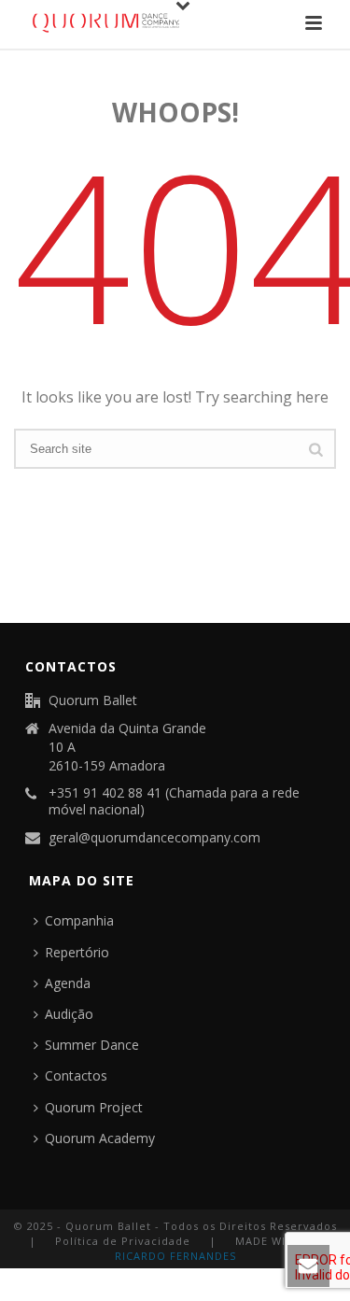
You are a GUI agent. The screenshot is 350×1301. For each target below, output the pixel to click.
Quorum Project (94, 1107)
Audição (69, 1014)
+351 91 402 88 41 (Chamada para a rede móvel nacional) (174, 801)
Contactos (76, 1075)
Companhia (79, 920)
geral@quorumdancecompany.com (154, 837)
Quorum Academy (100, 1138)
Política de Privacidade (122, 1241)
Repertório (77, 952)
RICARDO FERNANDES (175, 1256)
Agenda (68, 983)
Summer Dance (92, 1045)
